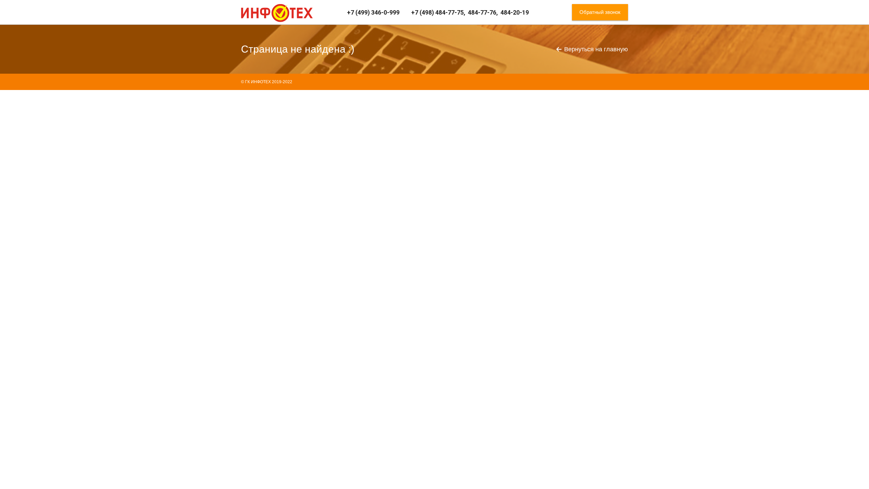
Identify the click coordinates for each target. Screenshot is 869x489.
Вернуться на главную (596, 49)
